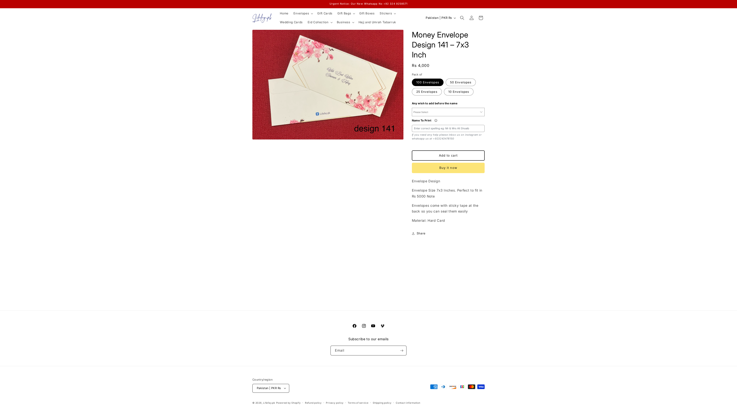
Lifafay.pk (269, 402)
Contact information (408, 402)
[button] (303, 13)
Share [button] (421, 233)
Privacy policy (335, 402)
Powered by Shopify (288, 402)
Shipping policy (382, 402)
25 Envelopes (426, 92)
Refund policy (313, 402)
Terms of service (358, 402)
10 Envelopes (458, 92)
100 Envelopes (427, 82)
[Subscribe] (401, 351)
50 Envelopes (460, 82)
